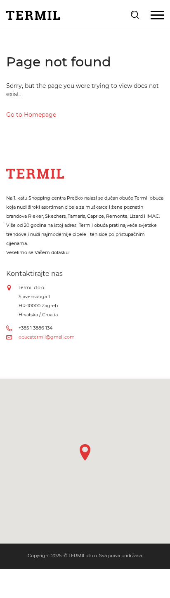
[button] (85, 452)
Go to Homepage (31, 114)
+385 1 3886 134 (35, 328)
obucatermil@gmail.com (47, 337)
